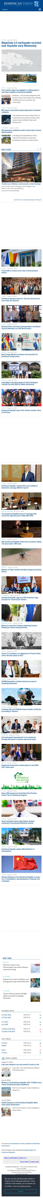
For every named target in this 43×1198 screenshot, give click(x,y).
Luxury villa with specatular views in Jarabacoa (17, 184)
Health (4, 567)
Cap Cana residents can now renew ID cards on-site (20, 1064)
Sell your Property (36, 200)
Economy (5, 595)
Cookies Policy (34, 1162)
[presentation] (38, 148)
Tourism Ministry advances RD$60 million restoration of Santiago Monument (15, 996)
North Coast (7, 623)
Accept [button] (20, 1191)
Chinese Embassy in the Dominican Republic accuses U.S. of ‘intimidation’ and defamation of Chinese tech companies (21, 879)
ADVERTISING (13, 1158)
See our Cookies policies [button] (22, 1186)
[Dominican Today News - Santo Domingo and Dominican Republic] (21, 4)
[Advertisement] (19, 21)
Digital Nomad (7, 511)
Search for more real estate (22, 200)
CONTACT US (22, 1158)
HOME (6, 1158)
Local (4, 40)
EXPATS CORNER (11, 1058)
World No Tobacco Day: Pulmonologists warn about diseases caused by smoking (15, 967)
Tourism (5, 128)
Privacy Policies (24, 1162)
